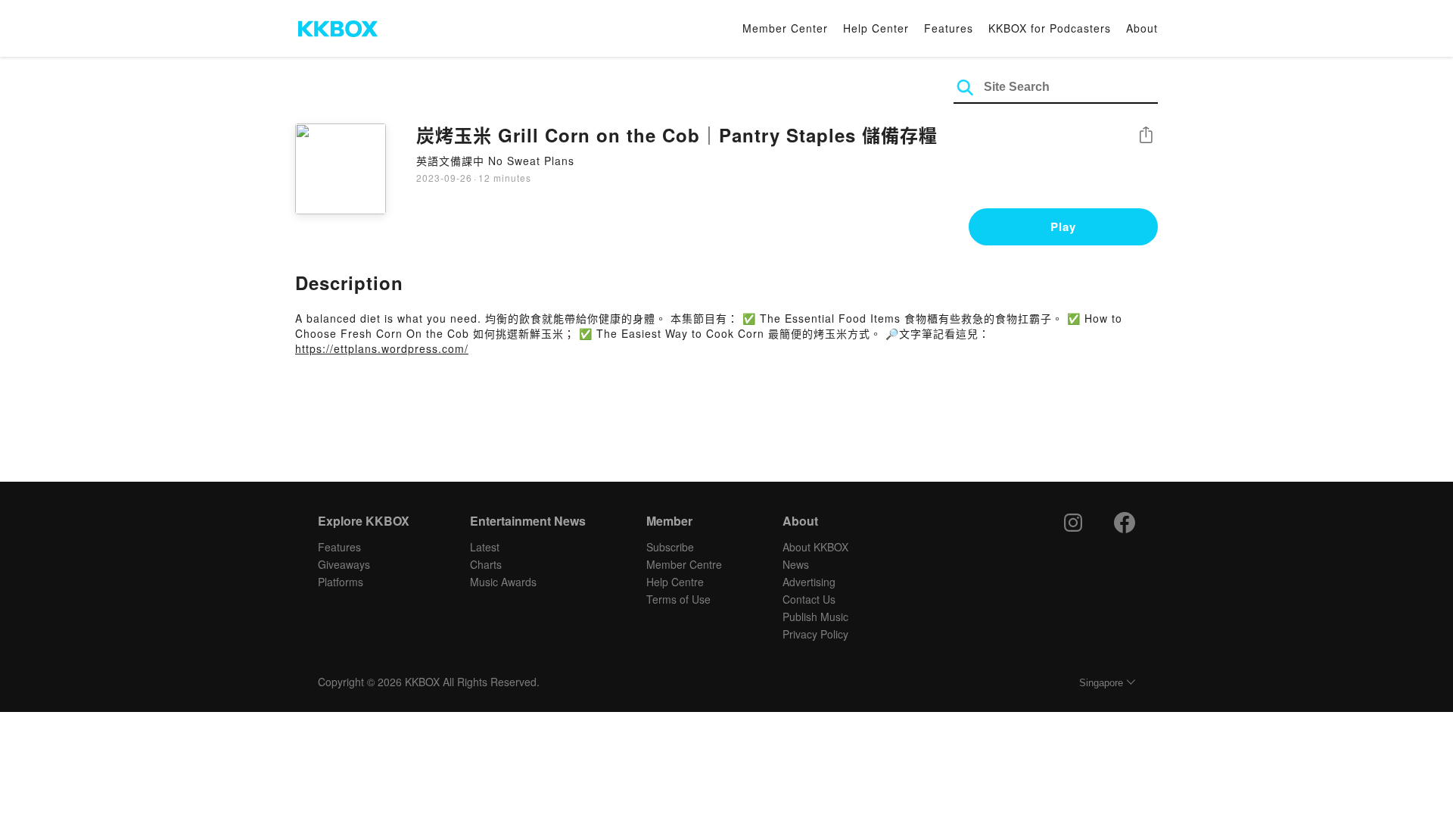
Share (1146, 136)
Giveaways (344, 564)
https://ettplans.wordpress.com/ (381, 348)
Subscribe (670, 546)
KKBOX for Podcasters (1049, 28)
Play (1063, 226)
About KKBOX (815, 546)
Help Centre (675, 581)
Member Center (785, 28)
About (1142, 28)
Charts (486, 564)
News (796, 564)
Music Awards (503, 581)
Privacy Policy (815, 634)
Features (948, 28)
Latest (484, 546)
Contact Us (809, 599)
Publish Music (815, 616)
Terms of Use (678, 599)
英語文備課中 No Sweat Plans (495, 160)
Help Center (876, 28)
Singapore (1101, 682)
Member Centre (684, 564)
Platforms (340, 581)
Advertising (809, 581)
